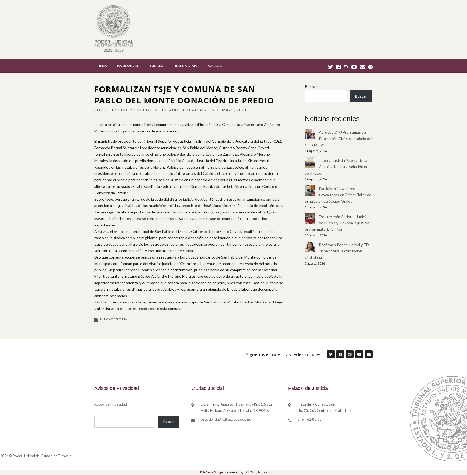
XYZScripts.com (256, 472)
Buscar (311, 86)
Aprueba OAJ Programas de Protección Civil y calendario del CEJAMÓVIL (338, 139)
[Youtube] (354, 66)
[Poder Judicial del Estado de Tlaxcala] (113, 29)
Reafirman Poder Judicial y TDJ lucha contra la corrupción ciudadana (338, 251)
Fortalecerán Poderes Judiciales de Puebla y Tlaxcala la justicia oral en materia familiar (338, 223)
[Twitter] (330, 66)
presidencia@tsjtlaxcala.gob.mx (226, 419)
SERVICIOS (156, 65)
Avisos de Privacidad (110, 404)
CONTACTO (215, 65)
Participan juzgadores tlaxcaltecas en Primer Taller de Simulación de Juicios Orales (338, 195)
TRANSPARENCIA (186, 65)
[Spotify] (370, 66)
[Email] (362, 66)
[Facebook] (338, 66)
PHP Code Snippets (213, 472)
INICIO (103, 65)
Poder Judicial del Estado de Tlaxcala (162, 110)
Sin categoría (113, 319)
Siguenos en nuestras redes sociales (283, 354)
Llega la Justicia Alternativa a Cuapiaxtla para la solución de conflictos (336, 167)
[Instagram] (346, 66)
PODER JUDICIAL (127, 65)
